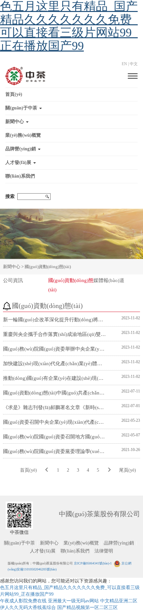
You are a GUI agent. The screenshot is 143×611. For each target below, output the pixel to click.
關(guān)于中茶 (21, 107)
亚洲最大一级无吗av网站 (73, 600)
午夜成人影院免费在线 (23, 600)
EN (124, 64)
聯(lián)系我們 (20, 176)
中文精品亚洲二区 (118, 600)
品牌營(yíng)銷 (20, 148)
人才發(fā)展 (18, 162)
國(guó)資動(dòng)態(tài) (48, 266)
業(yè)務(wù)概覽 (23, 135)
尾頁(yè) (127, 470)
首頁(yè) (13, 94)
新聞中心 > (14, 266)
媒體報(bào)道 (108, 280)
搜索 (10, 196)
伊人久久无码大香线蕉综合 (28, 607)
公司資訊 (13, 280)
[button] (71, 108)
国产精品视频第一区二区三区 (87, 607)
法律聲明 (103, 550)
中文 (134, 64)
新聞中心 (14, 121)
